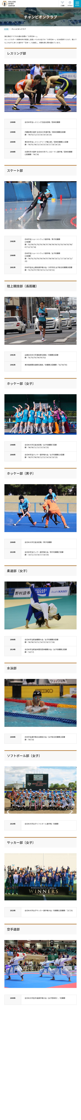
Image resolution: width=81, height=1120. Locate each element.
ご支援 (62, 5)
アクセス (70, 5)
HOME (6, 29)
